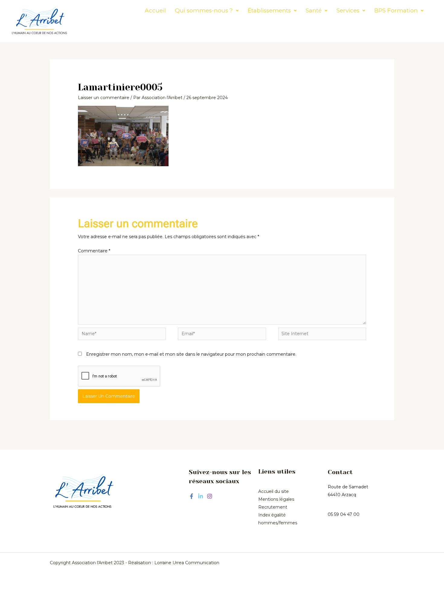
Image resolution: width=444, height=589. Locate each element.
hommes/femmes (277, 523)
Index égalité (272, 515)
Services (347, 10)
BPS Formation (396, 10)
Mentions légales (276, 499)
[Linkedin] (200, 496)
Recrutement (272, 507)
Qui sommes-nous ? (204, 10)
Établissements (269, 10)
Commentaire (94, 251)
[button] (206, 10)
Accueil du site (273, 491)
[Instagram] (209, 496)
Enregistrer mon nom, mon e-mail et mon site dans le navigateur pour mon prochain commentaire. (191, 354)
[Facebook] (191, 496)
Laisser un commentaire (103, 97)
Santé (314, 10)
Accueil (155, 10)
